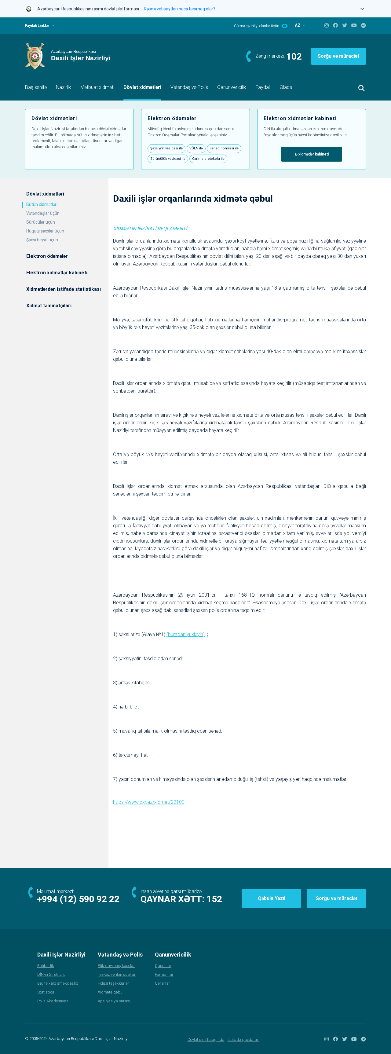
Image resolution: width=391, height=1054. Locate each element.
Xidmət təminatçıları (48, 306)
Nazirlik (63, 87)
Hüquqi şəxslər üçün (45, 231)
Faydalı (263, 87)
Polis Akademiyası (53, 1001)
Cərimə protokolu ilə (208, 159)
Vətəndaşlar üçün (43, 213)
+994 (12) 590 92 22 (78, 899)
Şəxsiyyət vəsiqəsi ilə (166, 148)
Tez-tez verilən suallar (117, 974)
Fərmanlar (164, 974)
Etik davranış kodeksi (116, 965)
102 (294, 56)
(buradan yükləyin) (185, 634)
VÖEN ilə (196, 148)
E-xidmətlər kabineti (312, 154)
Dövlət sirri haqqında (206, 1039)
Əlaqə (286, 87)
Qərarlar (162, 983)
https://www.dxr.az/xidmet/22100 (149, 802)
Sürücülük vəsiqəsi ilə (167, 159)
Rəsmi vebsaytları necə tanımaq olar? (179, 8)
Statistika (45, 992)
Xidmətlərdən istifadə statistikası (63, 289)
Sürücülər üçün (40, 222)
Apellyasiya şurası (114, 1001)
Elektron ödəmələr (47, 256)
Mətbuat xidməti (97, 87)
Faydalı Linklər (37, 26)
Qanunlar (163, 965)
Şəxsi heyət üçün (42, 239)
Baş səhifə (36, 87)
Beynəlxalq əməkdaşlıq (57, 983)
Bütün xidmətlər (41, 204)
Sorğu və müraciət (338, 56)
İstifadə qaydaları (243, 1039)
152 (214, 899)
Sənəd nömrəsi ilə (224, 148)
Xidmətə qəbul (110, 992)
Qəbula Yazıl (271, 898)
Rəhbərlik (45, 965)
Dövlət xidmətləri (142, 87)
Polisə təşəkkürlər (113, 983)
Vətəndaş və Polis (189, 87)
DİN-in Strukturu (51, 974)
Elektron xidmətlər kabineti (56, 273)
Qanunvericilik (231, 87)
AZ (298, 25)
